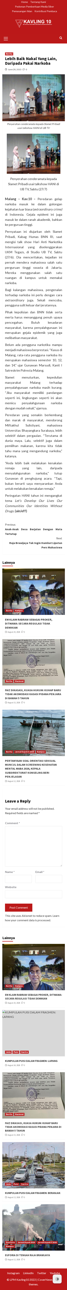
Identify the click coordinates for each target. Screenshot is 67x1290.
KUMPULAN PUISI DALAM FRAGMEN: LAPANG (31, 1061)
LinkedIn (28, 1273)
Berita (9, 54)
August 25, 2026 (14, 632)
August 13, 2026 (14, 1197)
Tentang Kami (38, 1)
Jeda (8, 1052)
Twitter (41, 1273)
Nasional (19, 681)
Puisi (16, 1052)
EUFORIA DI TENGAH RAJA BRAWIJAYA (27, 1255)
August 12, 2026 (14, 781)
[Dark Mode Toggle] (57, 1278)
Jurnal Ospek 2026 (26, 1242)
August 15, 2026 (14, 702)
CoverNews (45, 1279)
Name (10, 871)
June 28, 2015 (14, 69)
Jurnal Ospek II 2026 (24, 752)
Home (24, 1)
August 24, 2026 (14, 1065)
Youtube (55, 1273)
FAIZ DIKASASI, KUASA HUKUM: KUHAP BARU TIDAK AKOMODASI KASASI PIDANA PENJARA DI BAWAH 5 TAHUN (33, 694)
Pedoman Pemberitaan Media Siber (34, 6)
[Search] (61, 38)
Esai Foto (10, 1242)
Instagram (13, 1273)
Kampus (19, 610)
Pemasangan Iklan (22, 11)
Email (39, 871)
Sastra (24, 1052)
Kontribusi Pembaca (45, 11)
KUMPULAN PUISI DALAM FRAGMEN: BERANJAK (32, 1193)
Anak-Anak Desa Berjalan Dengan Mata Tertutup (33, 529)
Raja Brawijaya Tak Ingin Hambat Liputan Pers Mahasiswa (35, 542)
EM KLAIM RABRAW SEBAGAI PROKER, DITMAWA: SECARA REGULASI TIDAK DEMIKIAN (28, 623)
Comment (12, 823)
